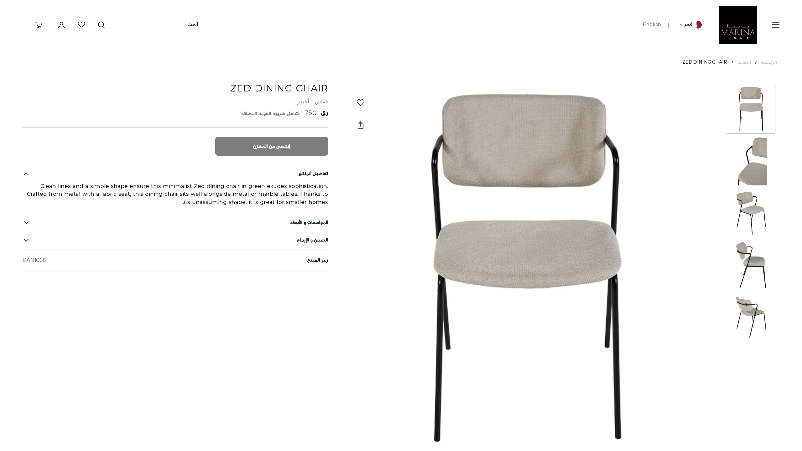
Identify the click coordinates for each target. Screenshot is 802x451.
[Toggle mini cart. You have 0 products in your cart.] (39, 25)
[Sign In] (60, 25)
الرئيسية (769, 62)
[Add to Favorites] (360, 102)
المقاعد (744, 62)
